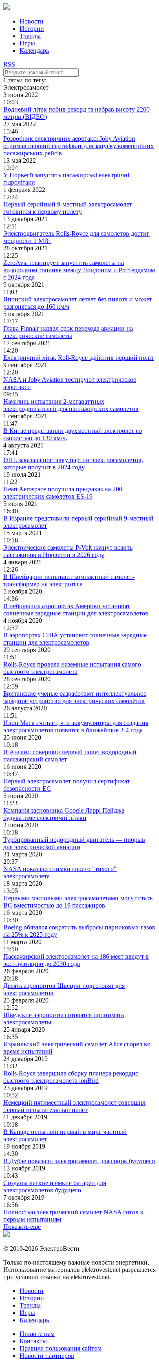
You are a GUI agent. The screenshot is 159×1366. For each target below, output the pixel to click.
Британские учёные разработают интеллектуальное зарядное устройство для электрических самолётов (74, 697)
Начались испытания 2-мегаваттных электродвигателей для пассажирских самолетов (71, 405)
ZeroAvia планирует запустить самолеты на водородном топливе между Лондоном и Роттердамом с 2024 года (79, 270)
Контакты (33, 1341)
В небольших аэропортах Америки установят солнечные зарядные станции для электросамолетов (75, 609)
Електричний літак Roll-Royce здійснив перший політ (78, 357)
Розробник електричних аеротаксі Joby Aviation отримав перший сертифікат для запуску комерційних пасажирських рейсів (78, 146)
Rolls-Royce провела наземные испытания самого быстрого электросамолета (72, 668)
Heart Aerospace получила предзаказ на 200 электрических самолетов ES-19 (62, 493)
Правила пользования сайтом (61, 1348)
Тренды (30, 35)
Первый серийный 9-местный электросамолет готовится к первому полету (67, 208)
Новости (32, 21)
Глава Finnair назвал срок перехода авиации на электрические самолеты (68, 332)
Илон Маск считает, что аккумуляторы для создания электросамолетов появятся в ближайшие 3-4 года (75, 726)
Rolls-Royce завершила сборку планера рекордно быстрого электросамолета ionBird (71, 1077)
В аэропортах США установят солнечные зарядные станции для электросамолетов (75, 639)
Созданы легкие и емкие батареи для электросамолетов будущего (54, 1186)
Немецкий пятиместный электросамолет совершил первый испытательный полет (74, 1106)
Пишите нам (37, 1333)
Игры (27, 43)
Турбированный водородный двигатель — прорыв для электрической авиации (74, 843)
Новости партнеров (47, 1355)
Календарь (34, 50)
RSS (9, 64)
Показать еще (22, 1226)
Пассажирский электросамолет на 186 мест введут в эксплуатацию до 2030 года (76, 960)
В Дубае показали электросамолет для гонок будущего (79, 1160)
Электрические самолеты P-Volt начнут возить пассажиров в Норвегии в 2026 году (67, 551)
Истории (32, 28)
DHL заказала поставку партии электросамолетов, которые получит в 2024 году (73, 463)
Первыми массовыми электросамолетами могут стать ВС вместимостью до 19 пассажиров (77, 902)
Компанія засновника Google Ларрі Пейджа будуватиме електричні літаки (63, 814)
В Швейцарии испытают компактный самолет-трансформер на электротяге (69, 580)
